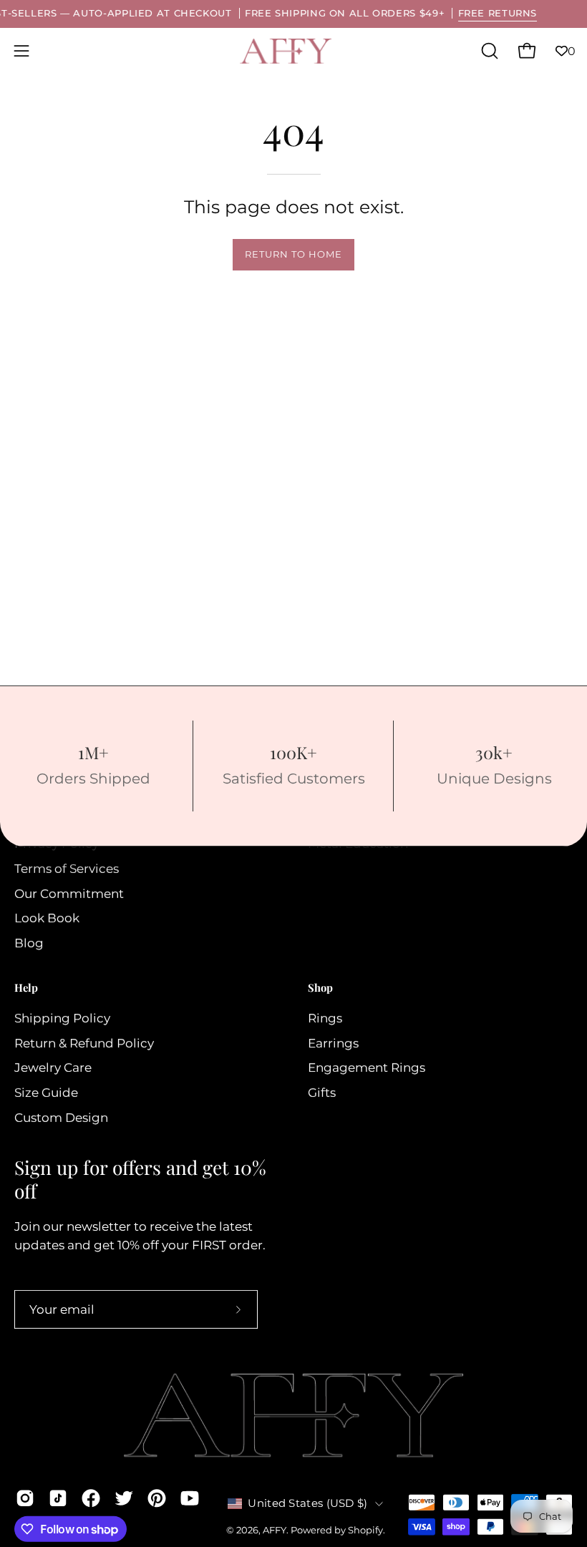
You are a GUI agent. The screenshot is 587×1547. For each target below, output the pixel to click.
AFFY (274, 1530)
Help (26, 987)
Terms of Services (66, 869)
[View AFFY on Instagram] (25, 1498)
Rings (325, 1018)
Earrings (333, 1042)
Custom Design (61, 1117)
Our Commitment (69, 894)
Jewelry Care (53, 1067)
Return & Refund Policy (84, 1042)
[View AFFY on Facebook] (91, 1498)
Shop (320, 987)
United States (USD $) (307, 1503)
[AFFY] (286, 51)
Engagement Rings (366, 1067)
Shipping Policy (62, 1018)
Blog (29, 943)
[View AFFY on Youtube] (189, 1498)
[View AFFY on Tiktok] (58, 1498)
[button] (488, 51)
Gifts (322, 1092)
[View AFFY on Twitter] (124, 1498)
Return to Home (293, 254)
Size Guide (46, 1092)
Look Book (46, 918)
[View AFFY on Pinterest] (157, 1498)
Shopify (365, 1530)
